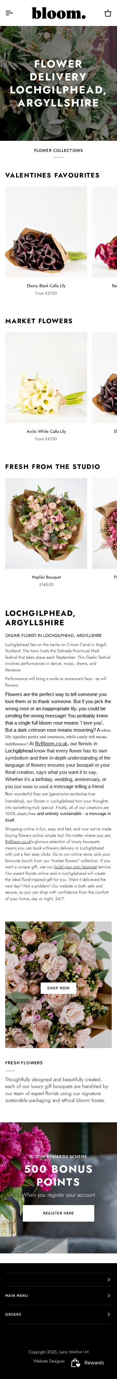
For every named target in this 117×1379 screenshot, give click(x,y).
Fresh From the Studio (52, 466)
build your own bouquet (75, 867)
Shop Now (58, 988)
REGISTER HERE (58, 1213)
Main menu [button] (16, 1295)
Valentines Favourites (52, 175)
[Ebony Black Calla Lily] (46, 232)
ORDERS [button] (13, 1314)
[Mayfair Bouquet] (46, 523)
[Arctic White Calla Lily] (46, 377)
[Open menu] (15, 13)
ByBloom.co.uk (51, 743)
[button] (58, 1280)
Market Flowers (39, 321)
